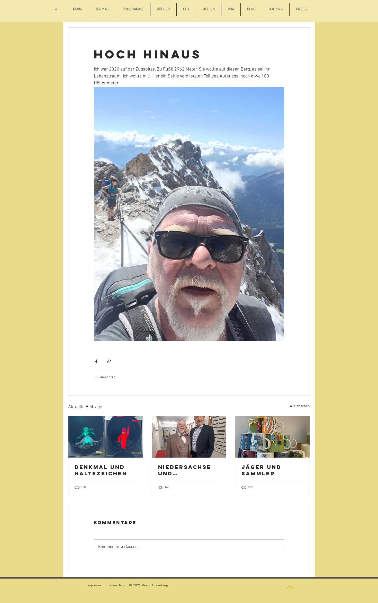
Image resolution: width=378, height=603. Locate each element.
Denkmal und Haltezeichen (101, 470)
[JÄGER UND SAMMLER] (272, 437)
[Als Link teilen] (108, 361)
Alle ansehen (300, 406)
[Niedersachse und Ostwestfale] (189, 437)
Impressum (95, 585)
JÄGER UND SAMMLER (261, 470)
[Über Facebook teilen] (96, 361)
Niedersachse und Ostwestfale (184, 470)
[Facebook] (56, 9)
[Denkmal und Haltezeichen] (105, 437)
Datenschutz (116, 585)
